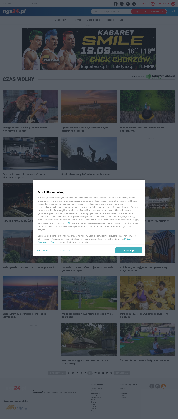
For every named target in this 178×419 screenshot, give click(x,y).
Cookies (54, 242)
